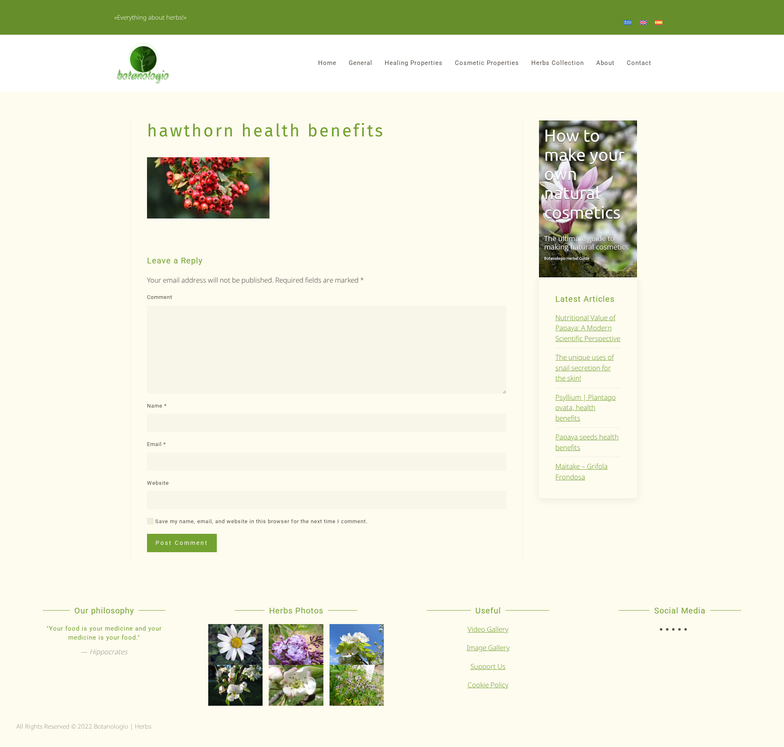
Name (157, 406)
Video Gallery (488, 629)
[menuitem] (627, 22)
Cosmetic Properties (487, 63)
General (360, 63)
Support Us (488, 666)
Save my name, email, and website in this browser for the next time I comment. (261, 521)
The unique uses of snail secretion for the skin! (584, 367)
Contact (639, 63)
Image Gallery (488, 647)
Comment (159, 297)
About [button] (605, 63)
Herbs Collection (557, 63)
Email (156, 444)
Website (158, 483)
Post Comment (182, 543)
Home (327, 63)
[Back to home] (143, 63)
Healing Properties (414, 63)
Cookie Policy (488, 684)
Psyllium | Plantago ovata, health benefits (585, 407)
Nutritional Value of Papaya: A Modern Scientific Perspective (587, 328)
